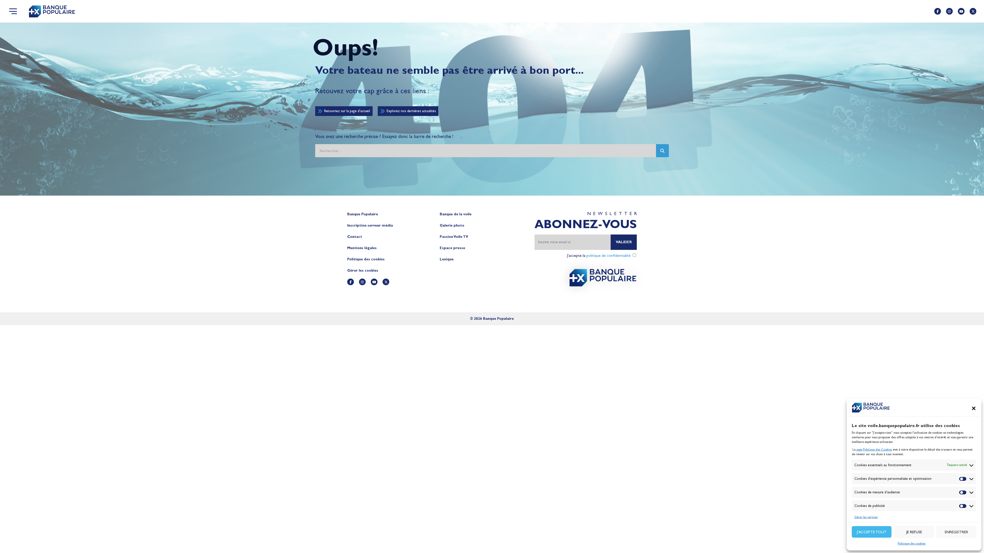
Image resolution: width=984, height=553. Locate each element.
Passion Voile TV (454, 237)
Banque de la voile (455, 214)
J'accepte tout (872, 532)
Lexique (447, 259)
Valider (624, 242)
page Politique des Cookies (874, 449)
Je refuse (914, 532)
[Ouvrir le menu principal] (13, 11)
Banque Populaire (362, 214)
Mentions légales (362, 248)
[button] (973, 408)
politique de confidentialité (608, 255)
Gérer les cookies (362, 270)
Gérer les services (866, 517)
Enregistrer (956, 532)
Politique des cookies (912, 543)
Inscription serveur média (370, 225)
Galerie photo (452, 225)
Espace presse (452, 248)
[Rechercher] (662, 150)
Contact (354, 237)
